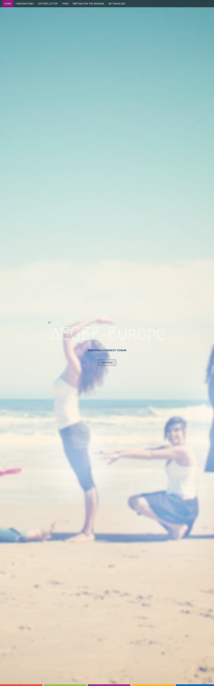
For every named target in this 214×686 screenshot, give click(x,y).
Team (65, 3)
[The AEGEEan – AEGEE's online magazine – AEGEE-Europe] (107, 332)
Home (7, 3)
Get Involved (116, 3)
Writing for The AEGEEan (88, 3)
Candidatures (25, 3)
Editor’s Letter (48, 3)
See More (107, 362)
